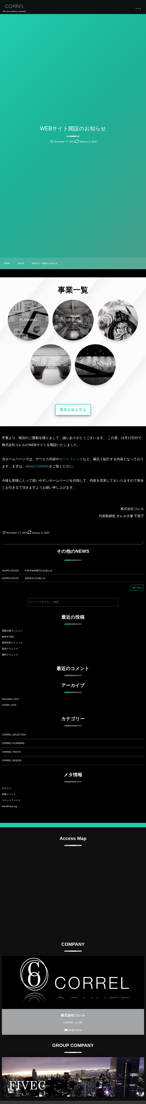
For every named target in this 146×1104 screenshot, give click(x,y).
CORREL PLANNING (13, 743)
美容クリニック (10, 648)
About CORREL (37, 466)
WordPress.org (9, 806)
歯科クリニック (10, 654)
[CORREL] (14, 6)
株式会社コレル (73, 1015)
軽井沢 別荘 (8, 636)
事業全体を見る (73, 410)
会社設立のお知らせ (35, 578)
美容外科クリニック (12, 642)
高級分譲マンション (12, 630)
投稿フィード (9, 794)
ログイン (6, 788)
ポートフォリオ (71, 459)
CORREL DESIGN (11, 760)
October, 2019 (9, 705)
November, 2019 (10, 699)
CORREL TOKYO (11, 752)
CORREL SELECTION (14, 734)
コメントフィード (11, 800)
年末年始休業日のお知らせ (38, 570)
